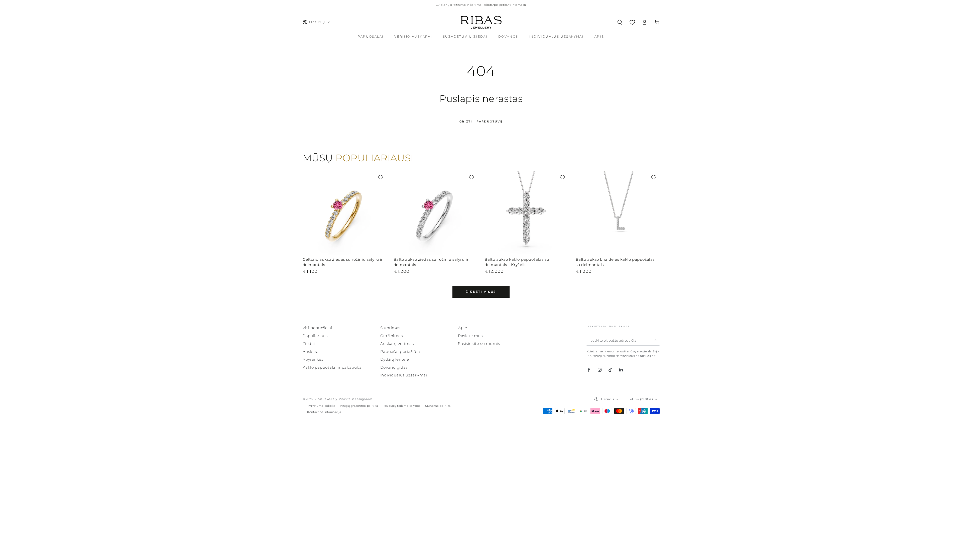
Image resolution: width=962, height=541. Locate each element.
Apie (462, 327)
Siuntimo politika (438, 406)
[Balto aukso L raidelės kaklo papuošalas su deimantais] (618, 213)
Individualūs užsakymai (403, 375)
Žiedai (309, 343)
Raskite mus (470, 335)
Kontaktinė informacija (324, 412)
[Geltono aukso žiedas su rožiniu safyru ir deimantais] (345, 213)
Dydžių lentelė (394, 359)
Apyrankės (313, 359)
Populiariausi (316, 335)
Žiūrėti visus (481, 292)
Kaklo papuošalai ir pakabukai (333, 367)
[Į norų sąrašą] (381, 177)
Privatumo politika (321, 406)
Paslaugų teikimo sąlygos (402, 406)
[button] (620, 22)
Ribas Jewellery (325, 399)
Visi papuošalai (317, 327)
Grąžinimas (391, 335)
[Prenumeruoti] (657, 340)
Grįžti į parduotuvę (481, 121)
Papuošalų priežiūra (400, 351)
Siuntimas (390, 327)
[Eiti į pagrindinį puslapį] (481, 22)
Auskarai (311, 351)
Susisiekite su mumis (479, 343)
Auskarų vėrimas (397, 343)
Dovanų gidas (394, 367)
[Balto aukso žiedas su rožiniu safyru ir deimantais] (435, 213)
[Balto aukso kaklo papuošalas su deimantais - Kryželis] (526, 213)
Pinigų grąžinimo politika (359, 406)
